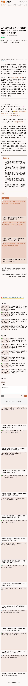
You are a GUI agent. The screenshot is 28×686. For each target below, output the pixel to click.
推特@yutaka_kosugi (7, 60)
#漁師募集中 (14, 113)
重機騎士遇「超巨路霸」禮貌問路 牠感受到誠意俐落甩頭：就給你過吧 (15, 168)
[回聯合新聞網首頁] (3, 2)
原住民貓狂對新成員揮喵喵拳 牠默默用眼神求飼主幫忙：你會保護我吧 (15, 162)
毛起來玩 (10, 5)
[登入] (24, 2)
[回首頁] (6, 2)
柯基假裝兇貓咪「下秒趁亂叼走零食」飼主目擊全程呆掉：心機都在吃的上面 (15, 174)
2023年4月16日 (18, 122)
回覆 (25, 396)
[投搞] (22, 1)
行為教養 (15, 5)
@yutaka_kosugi (17, 78)
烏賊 (3, 193)
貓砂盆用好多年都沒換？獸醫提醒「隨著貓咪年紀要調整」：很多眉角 (15, 186)
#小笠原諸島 (19, 111)
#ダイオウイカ (5, 113)
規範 (3, 396)
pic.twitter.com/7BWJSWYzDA (11, 116)
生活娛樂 (21, 5)
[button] (20, 1)
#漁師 (25, 111)
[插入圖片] (22, 396)
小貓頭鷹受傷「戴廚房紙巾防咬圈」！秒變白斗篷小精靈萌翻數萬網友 (15, 180)
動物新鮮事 (4, 5)
